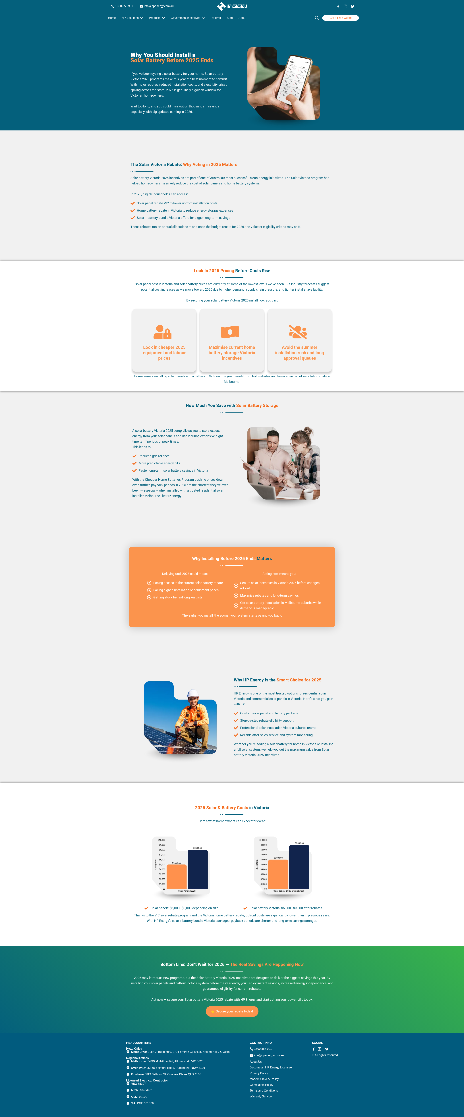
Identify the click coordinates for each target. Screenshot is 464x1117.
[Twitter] (352, 6)
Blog (230, 17)
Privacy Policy (259, 1073)
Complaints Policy (261, 1084)
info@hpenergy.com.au (158, 6)
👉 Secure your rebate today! (232, 1011)
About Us (256, 1061)
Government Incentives (185, 17)
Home (112, 17)
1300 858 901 (124, 6)
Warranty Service (261, 1096)
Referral (216, 17)
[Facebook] (338, 6)
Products (154, 17)
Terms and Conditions (264, 1090)
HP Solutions (130, 17)
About (242, 17)
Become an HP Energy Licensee (271, 1067)
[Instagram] (345, 6)
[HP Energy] (232, 6)
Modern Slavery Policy (264, 1079)
